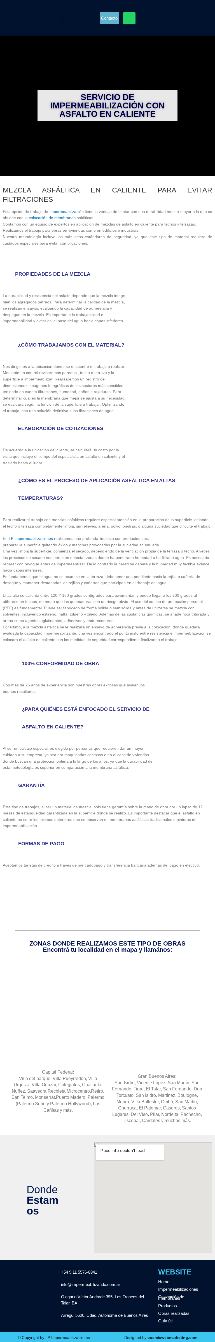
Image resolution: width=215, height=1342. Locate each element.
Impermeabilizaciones (178, 1289)
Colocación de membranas (171, 1297)
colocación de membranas (52, 218)
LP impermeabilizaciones (31, 539)
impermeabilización (67, 212)
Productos (167, 1305)
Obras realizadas (174, 1313)
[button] (63, 17)
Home (163, 1281)
